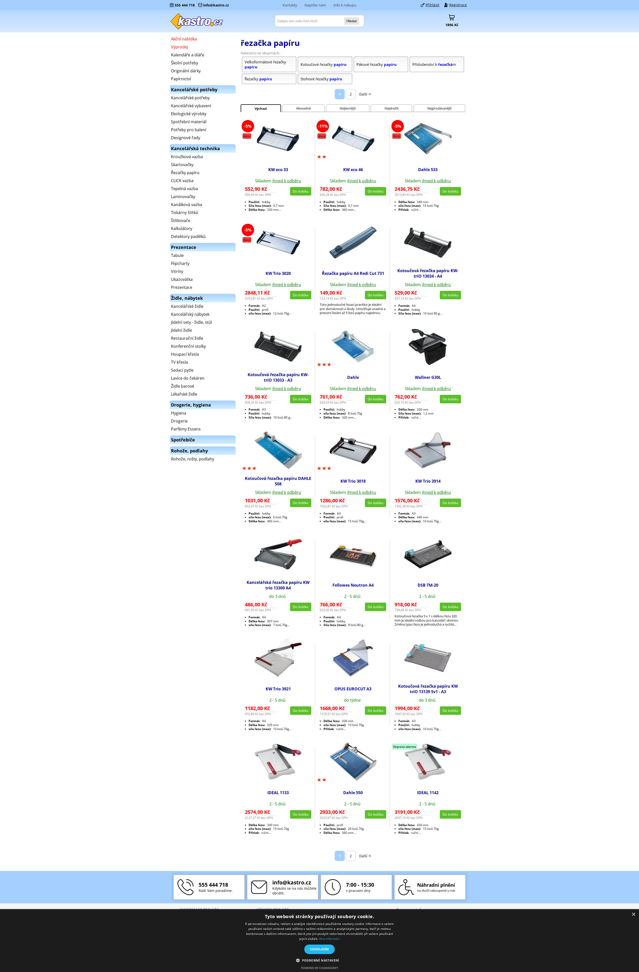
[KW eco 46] (353, 153)
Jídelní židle (181, 330)
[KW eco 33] (278, 152)
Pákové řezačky (376, 64)
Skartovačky (182, 164)
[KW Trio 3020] (278, 255)
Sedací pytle (182, 370)
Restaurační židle (187, 338)
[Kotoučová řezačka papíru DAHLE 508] (278, 467)
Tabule (177, 255)
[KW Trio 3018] (353, 462)
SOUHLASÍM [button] (319, 949)
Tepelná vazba (184, 188)
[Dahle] (353, 363)
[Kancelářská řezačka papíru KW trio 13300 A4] (278, 568)
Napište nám (315, 5)
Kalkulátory (181, 228)
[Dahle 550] (353, 779)
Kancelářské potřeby (190, 98)
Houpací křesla (185, 354)
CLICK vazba (182, 180)
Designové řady (185, 137)
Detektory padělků (188, 236)
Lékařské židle (184, 394)
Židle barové (182, 386)
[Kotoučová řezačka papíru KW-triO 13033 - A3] (278, 360)
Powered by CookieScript (319, 968)
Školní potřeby (184, 63)
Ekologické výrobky (188, 113)
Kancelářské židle (187, 306)
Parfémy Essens (186, 429)
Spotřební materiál (188, 121)
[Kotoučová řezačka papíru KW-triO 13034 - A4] (428, 256)
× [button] (633, 914)
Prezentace (181, 287)
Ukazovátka (182, 279)
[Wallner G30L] (428, 365)
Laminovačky (183, 196)
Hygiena (178, 413)
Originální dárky (186, 71)
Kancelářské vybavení (191, 105)
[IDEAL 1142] (428, 778)
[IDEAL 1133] (278, 778)
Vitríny (177, 271)
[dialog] (319, 940)
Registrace (458, 4)
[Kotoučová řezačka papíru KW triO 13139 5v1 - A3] (428, 670)
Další (363, 94)
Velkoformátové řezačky (265, 64)
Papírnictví (181, 79)
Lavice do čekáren (187, 378)
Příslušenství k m (434, 64)
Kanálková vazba (186, 204)
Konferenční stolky (188, 346)
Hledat (351, 21)
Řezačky (258, 78)
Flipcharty (180, 263)
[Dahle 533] (428, 153)
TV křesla (179, 362)
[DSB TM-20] (428, 567)
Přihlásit (432, 4)
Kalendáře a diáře (187, 55)
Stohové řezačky (321, 78)
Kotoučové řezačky (323, 64)
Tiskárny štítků (184, 212)
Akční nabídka (184, 39)
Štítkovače (180, 220)
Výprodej (179, 47)
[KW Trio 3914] (428, 467)
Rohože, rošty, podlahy (192, 459)
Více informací (329, 939)
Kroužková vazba (187, 156)
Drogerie (179, 421)
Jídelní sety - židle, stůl (191, 322)
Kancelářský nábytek (190, 314)
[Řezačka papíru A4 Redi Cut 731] (353, 257)
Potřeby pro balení (188, 129)
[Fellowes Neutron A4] (353, 575)
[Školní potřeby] (197, 21)
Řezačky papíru (185, 172)
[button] (319, 960)
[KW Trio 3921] (278, 675)
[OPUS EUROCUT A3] (353, 676)
